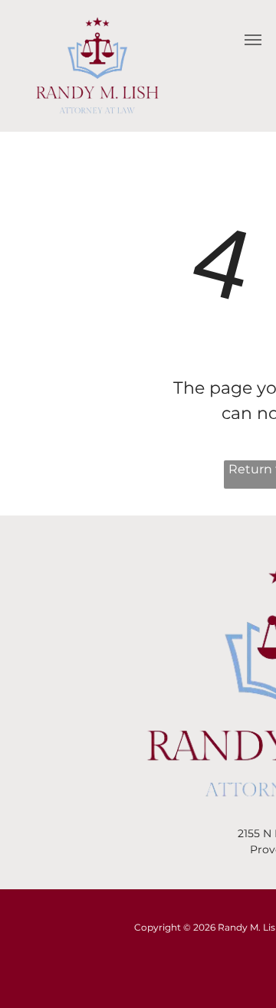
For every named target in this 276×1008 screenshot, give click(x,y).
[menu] (253, 40)
